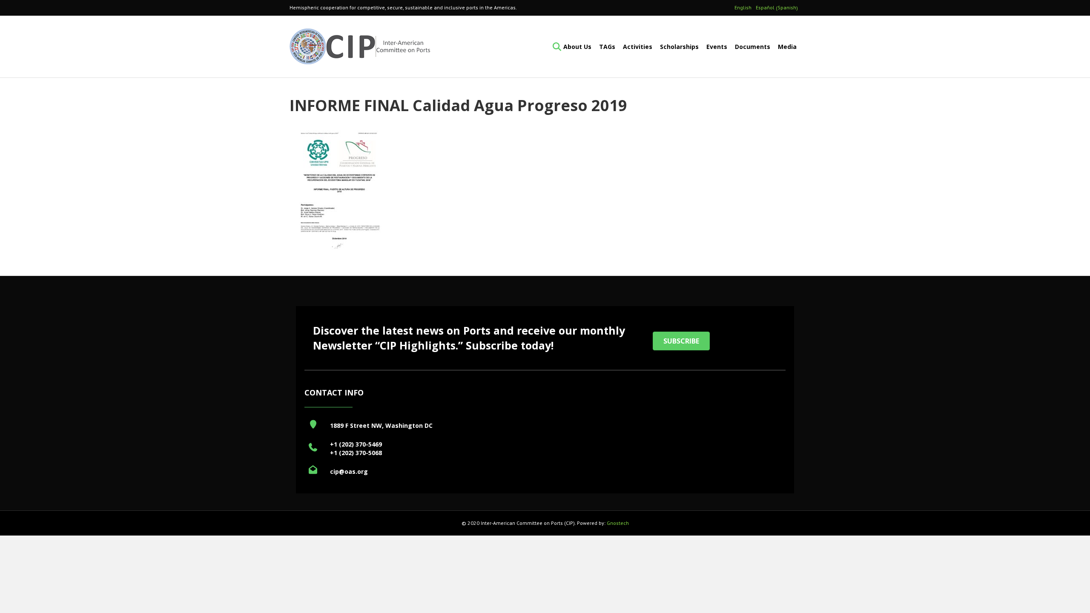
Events (716, 47)
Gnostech (618, 523)
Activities (637, 47)
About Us (577, 47)
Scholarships (679, 47)
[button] (681, 341)
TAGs (607, 47)
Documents (752, 47)
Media (787, 47)
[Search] (554, 47)
